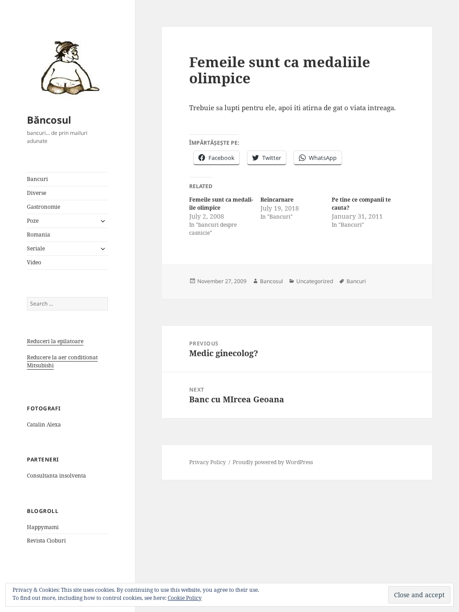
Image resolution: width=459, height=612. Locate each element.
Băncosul (49, 119)
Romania (38, 234)
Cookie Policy (185, 598)
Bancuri (37, 179)
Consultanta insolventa (56, 475)
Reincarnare (277, 199)
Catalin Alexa (44, 424)
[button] (67, 67)
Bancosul (271, 281)
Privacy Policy (207, 462)
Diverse (36, 193)
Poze (33, 220)
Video (34, 262)
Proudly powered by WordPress (273, 462)
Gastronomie (43, 207)
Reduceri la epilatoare (55, 341)
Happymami (43, 527)
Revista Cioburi (46, 540)
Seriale (36, 248)
